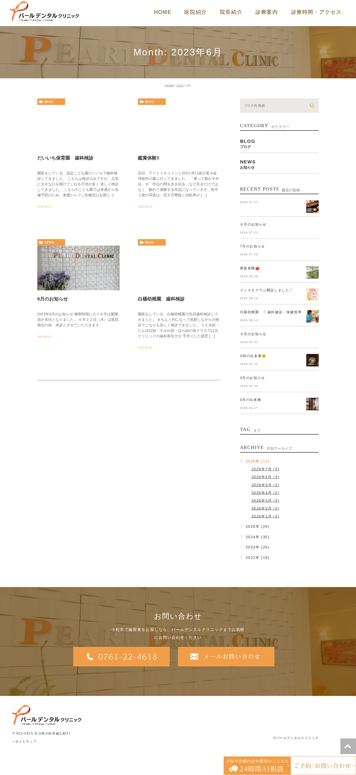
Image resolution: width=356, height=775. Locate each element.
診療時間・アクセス (316, 12)
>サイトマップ (24, 741)
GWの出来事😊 (253, 356)
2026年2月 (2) (265, 508)
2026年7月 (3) (265, 469)
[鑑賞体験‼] (179, 127)
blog (49, 102)
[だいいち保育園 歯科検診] (78, 127)
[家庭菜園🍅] (312, 272)
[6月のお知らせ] (78, 268)
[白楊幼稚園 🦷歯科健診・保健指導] (312, 316)
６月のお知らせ (253, 334)
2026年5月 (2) (265, 485)
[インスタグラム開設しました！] (312, 294)
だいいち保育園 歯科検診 (65, 158)
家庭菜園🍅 (250, 268)
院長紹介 (231, 12)
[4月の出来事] (312, 404)
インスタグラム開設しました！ (266, 290)
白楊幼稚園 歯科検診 (161, 298)
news (49, 242)
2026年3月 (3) (265, 500)
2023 (180, 85)
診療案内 (266, 12)
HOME (162, 12)
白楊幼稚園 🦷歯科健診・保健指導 (271, 312)
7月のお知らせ (252, 246)
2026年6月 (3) (265, 477)
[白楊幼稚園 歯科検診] (179, 268)
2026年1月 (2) (265, 516)
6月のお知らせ (52, 298)
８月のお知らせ (253, 224)
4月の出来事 (250, 400)
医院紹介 (195, 12)
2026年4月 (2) (265, 492)
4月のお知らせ (252, 378)
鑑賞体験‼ (148, 158)
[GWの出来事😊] (312, 360)
